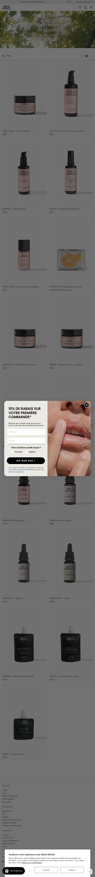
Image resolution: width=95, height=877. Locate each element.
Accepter (46, 870)
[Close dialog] (86, 405)
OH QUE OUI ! (25, 460)
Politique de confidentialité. (31, 863)
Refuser (72, 870)
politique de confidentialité (16, 471)
